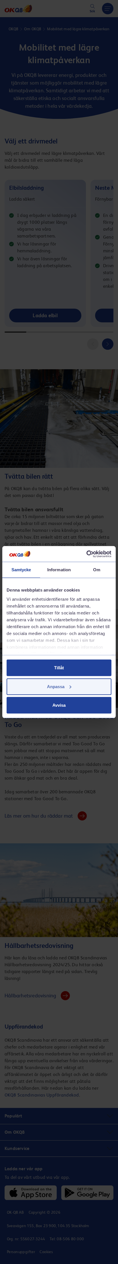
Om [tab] (96, 569)
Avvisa (59, 705)
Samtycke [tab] (21, 569)
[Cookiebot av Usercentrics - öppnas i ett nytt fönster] (86, 554)
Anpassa (55, 686)
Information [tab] (59, 569)
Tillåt (59, 667)
